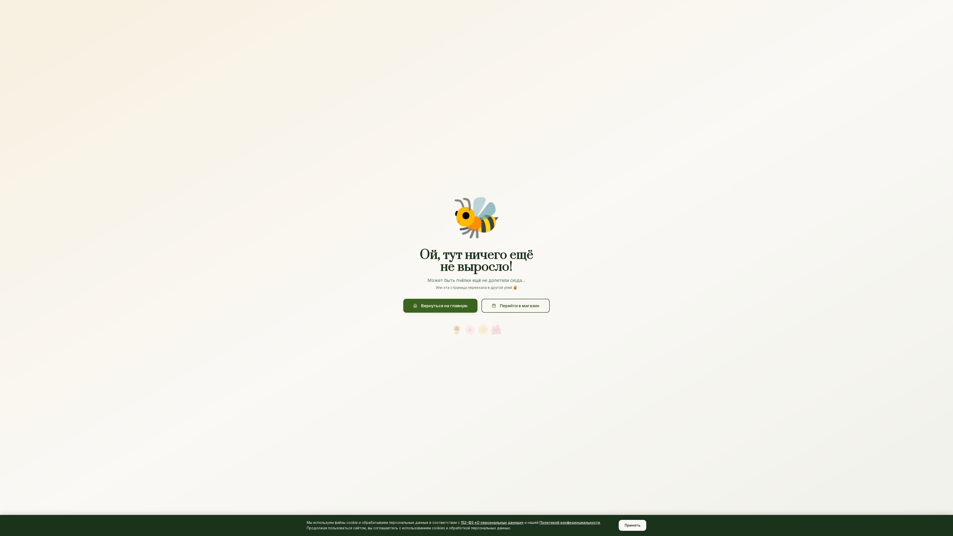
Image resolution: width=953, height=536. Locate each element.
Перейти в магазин (519, 305)
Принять (632, 525)
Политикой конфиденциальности (570, 522)
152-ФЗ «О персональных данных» (492, 522)
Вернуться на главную (444, 305)
